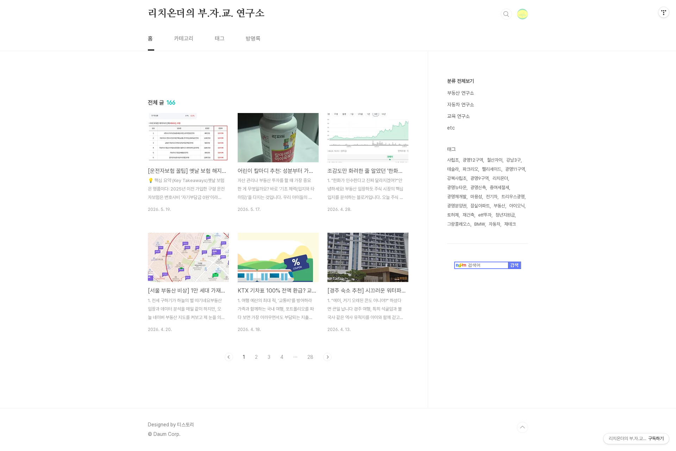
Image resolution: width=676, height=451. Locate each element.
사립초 (453, 160)
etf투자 (485, 215)
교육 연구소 (458, 116)
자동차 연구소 (460, 104)
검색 (506, 14)
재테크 (510, 224)
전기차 (491, 196)
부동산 (499, 205)
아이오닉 (517, 205)
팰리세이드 (491, 169)
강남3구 (513, 160)
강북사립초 (457, 178)
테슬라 (453, 169)
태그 (220, 38)
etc (451, 128)
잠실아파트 (480, 205)
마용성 (476, 196)
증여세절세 (499, 187)
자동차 (494, 224)
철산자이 (494, 160)
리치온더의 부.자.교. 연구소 (206, 14)
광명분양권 (457, 205)
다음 (327, 357)
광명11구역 (515, 169)
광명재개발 (457, 196)
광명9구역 (479, 178)
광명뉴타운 (457, 187)
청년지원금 (505, 215)
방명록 (253, 38)
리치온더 (500, 178)
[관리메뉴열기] (663, 12)
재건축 (468, 215)
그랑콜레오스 (458, 224)
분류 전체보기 (460, 81)
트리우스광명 (513, 196)
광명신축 (478, 187)
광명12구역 (473, 160)
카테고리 (184, 38)
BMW (479, 224)
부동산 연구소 (460, 93)
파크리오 (470, 169)
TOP (522, 427)
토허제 (453, 215)
